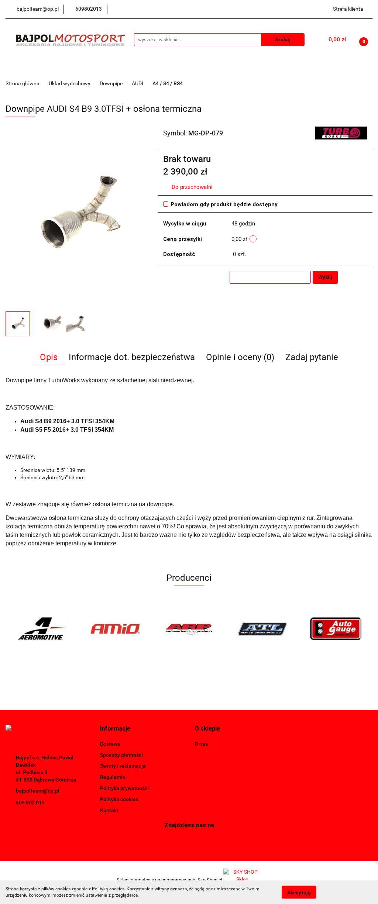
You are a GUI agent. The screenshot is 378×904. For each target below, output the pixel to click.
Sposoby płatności (121, 755)
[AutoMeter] (335, 628)
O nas (201, 744)
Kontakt (109, 810)
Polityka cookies (119, 799)
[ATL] (189, 628)
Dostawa (110, 744)
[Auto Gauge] (262, 628)
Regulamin (113, 777)
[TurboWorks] (341, 132)
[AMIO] (42, 628)
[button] (115, 729)
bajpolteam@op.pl (37, 791)
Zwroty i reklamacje (123, 766)
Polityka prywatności (124, 788)
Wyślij (325, 277)
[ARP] (115, 628)
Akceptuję (299, 892)
